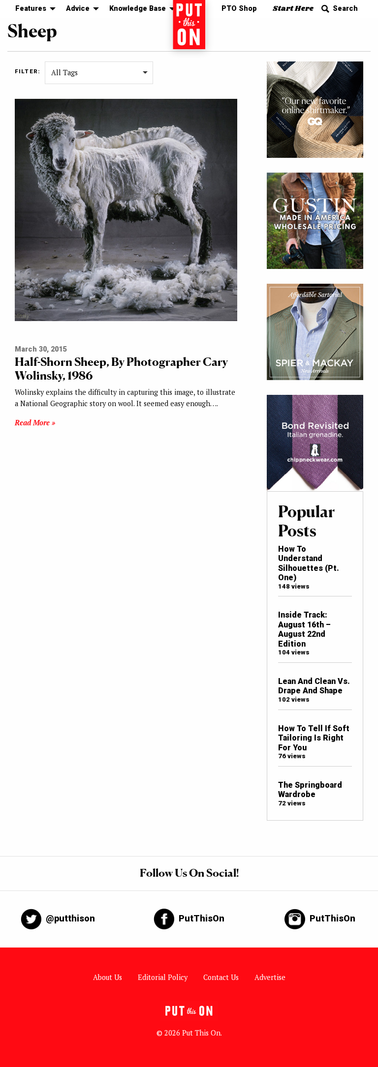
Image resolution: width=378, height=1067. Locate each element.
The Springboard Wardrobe (310, 789)
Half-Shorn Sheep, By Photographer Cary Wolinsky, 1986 (121, 369)
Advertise (269, 977)
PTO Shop (239, 8)
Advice (78, 8)
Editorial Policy (163, 977)
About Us (107, 977)
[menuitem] (32, 9)
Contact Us (221, 977)
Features (30, 8)
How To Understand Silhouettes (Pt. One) (308, 563)
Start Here (293, 8)
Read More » (35, 422)
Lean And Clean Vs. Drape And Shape (314, 686)
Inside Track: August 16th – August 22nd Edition (304, 629)
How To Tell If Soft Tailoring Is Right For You (313, 738)
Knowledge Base (137, 8)
